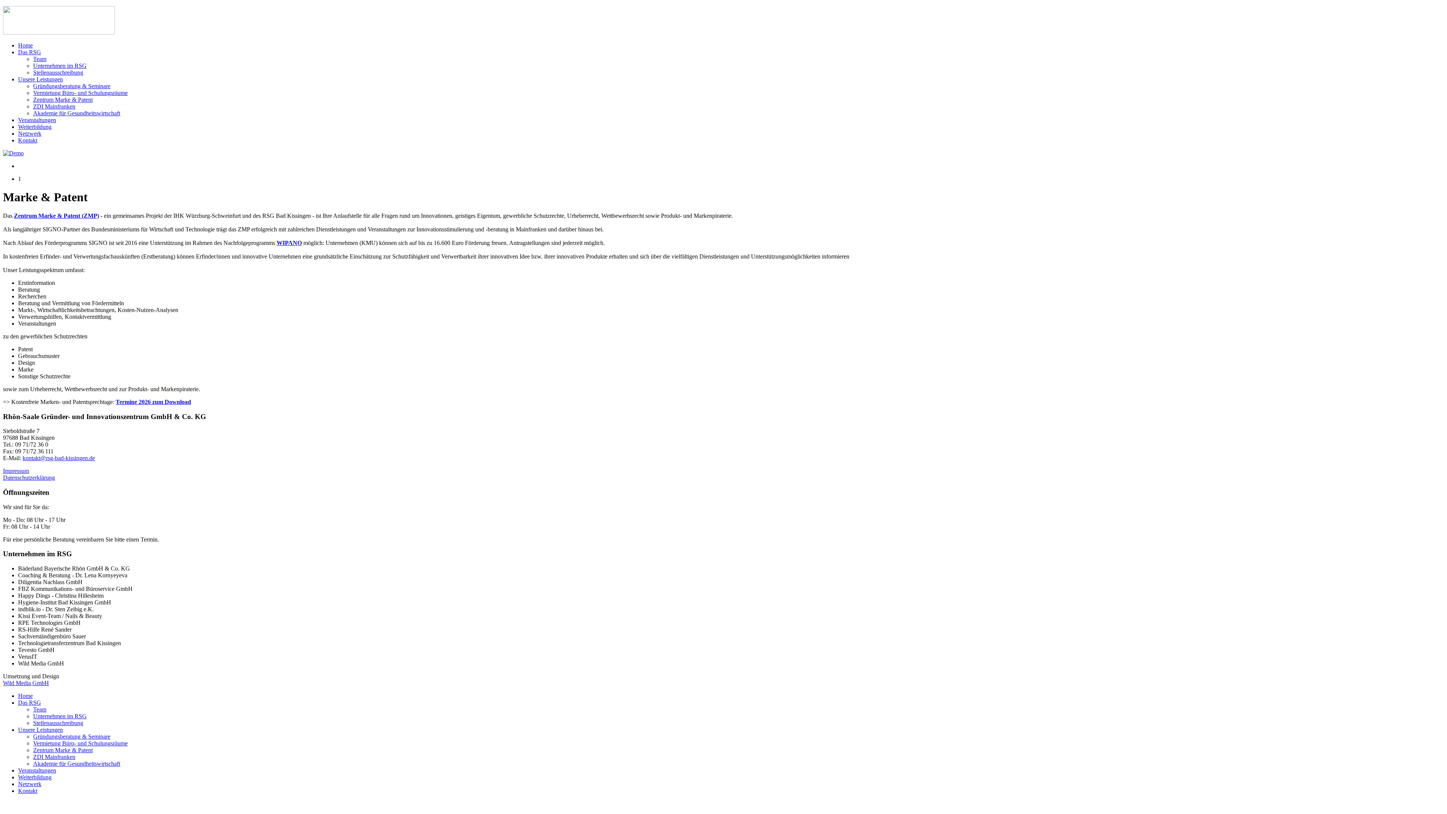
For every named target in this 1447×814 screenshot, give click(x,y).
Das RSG (29, 52)
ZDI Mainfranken (54, 106)
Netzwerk (29, 133)
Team (39, 59)
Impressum (16, 471)
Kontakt (27, 140)
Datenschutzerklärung (29, 477)
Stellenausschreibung (58, 72)
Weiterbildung (35, 127)
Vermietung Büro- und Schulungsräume (80, 93)
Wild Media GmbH (26, 683)
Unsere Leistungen (40, 79)
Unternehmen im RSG (60, 66)
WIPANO (289, 243)
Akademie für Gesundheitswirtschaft (76, 113)
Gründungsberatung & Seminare (71, 86)
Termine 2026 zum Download (153, 402)
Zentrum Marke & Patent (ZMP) (56, 216)
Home (25, 45)
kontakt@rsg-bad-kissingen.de (59, 458)
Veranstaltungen (37, 120)
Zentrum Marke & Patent (63, 99)
